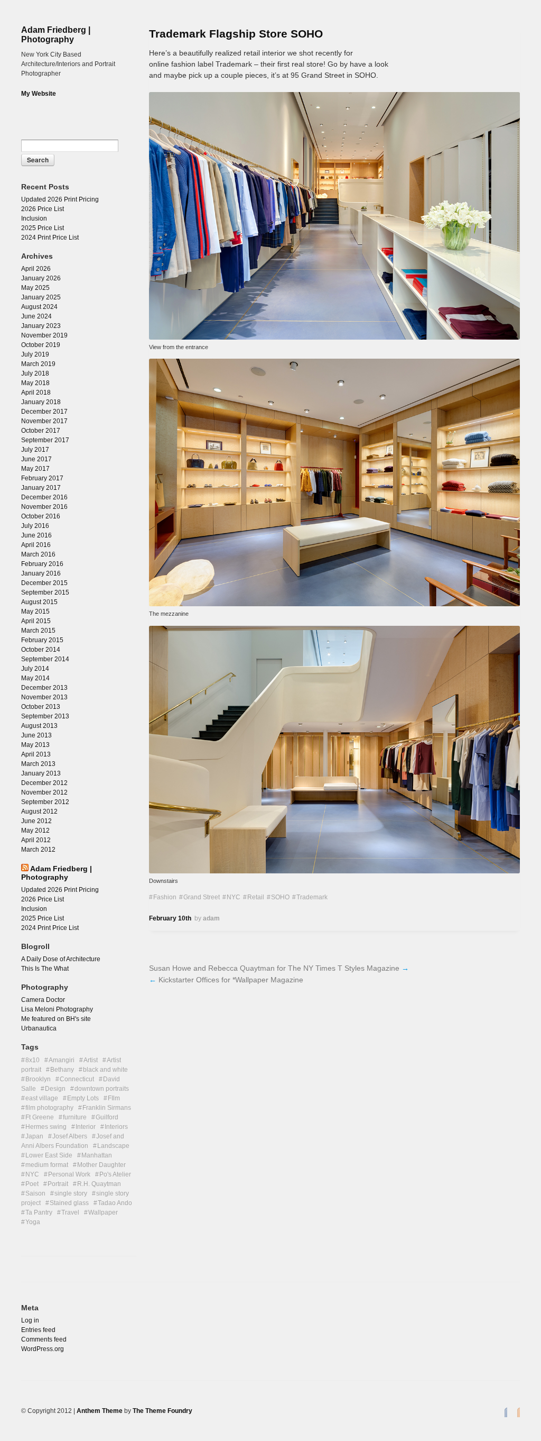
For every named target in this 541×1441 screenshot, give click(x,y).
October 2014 (40, 649)
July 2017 (35, 449)
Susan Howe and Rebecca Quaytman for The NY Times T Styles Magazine (274, 968)
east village (41, 1098)
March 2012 (38, 849)
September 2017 (45, 440)
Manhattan (96, 1155)
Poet (32, 1184)
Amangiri (61, 1060)
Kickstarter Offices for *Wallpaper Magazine (230, 979)
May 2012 (35, 830)
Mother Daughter (101, 1165)
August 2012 (39, 811)
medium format (46, 1165)
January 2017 (41, 487)
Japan (34, 1136)
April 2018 (36, 392)
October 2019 (40, 345)
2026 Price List (42, 209)
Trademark (312, 897)
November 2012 (44, 792)
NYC (233, 897)
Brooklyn (38, 1079)
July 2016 (35, 526)
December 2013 (44, 687)
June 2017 (36, 459)
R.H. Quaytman (99, 1184)
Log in (30, 1320)
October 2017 (40, 430)
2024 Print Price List (50, 237)
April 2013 (36, 754)
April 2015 (36, 621)
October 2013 (40, 706)
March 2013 (38, 764)
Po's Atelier (115, 1174)
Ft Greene (39, 1117)
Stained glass (69, 1203)
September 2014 (45, 659)
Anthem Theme (100, 1411)
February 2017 (42, 478)
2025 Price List (42, 228)
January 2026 (41, 278)
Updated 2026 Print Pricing (60, 199)
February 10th (170, 918)
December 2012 (44, 783)
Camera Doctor (43, 1000)
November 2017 (44, 421)
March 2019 (38, 364)
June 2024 (36, 316)
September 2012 (45, 802)
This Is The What (45, 968)
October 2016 (40, 516)
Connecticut (77, 1079)
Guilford (107, 1117)
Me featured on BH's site (56, 1019)
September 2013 (45, 716)
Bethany (62, 1069)
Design (55, 1088)
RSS (515, 1411)
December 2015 (44, 583)
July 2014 (35, 668)
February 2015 (42, 640)
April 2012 (36, 840)
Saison (35, 1193)
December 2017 (44, 411)
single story (70, 1193)
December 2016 (44, 497)
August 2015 (39, 602)
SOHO (280, 897)
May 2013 (35, 745)
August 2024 (39, 307)
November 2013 (44, 697)
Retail (255, 897)
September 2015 (45, 592)
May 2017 (35, 468)
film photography (49, 1107)
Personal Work (69, 1174)
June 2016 (36, 535)
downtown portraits (101, 1088)
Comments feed (44, 1339)
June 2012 (36, 821)
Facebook (503, 1411)
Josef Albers (69, 1136)
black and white (105, 1069)
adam (211, 918)
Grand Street (201, 897)
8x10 (32, 1060)
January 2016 (41, 573)
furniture (75, 1117)
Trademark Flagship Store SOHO (236, 34)
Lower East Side (48, 1155)
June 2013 (36, 735)
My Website (38, 93)
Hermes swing (46, 1126)
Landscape (113, 1146)
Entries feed (38, 1330)
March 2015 (38, 630)
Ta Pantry (38, 1212)
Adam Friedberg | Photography (55, 34)
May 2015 (35, 611)
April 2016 (36, 545)
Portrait (58, 1184)
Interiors (116, 1126)
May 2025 (35, 287)
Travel (70, 1212)
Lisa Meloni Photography (57, 1009)
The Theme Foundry (162, 1411)
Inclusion (34, 218)
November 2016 (44, 506)
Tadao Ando (115, 1203)
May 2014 (35, 678)
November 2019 (44, 335)
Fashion (164, 897)
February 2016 (42, 564)
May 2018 (35, 383)
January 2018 (41, 402)
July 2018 (35, 373)
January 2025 (41, 297)
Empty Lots (83, 1098)
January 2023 (41, 326)
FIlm (114, 1098)
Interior (86, 1126)
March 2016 (38, 554)
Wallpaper (103, 1212)
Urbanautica (39, 1028)
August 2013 (39, 725)
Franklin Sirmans (106, 1107)
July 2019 (35, 354)
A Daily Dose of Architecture (60, 959)
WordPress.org (42, 1349)
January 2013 (41, 773)
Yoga (32, 1222)
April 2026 (36, 268)
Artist (90, 1060)
